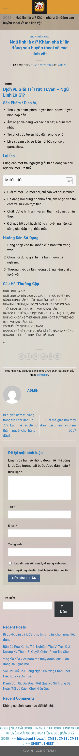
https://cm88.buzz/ (31, 738)
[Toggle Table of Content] (67, 180)
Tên (11, 507)
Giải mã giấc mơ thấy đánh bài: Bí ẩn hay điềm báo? (58, 425)
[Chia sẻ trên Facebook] (28, 356)
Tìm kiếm (9, 598)
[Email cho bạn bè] (43, 356)
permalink (42, 374)
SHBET (36, 744)
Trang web (15, 544)
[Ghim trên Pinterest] (50, 356)
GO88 (7, 18)
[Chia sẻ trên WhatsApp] (21, 356)
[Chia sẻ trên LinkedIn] (57, 356)
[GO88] (39, 7)
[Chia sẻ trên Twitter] (35, 356)
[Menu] (5, 7)
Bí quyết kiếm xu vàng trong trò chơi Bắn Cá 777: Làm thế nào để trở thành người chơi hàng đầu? (20, 425)
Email (12, 525)
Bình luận (15, 472)
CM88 (52, 738)
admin (62, 65)
